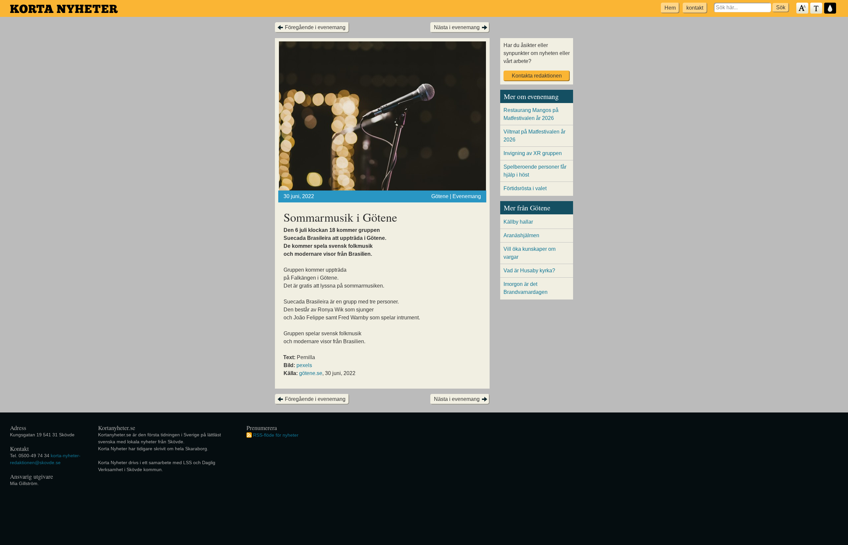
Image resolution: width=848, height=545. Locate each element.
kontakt (694, 8)
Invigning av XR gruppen (533, 153)
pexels (304, 365)
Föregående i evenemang (315, 27)
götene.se (310, 373)
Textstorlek (802, 8)
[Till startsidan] (64, 8)
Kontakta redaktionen (537, 76)
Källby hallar (518, 222)
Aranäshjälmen (521, 235)
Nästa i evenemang (457, 27)
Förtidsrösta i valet (525, 188)
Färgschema (830, 8)
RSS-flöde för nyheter (275, 434)
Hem (670, 8)
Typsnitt (816, 8)
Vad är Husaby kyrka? (529, 270)
